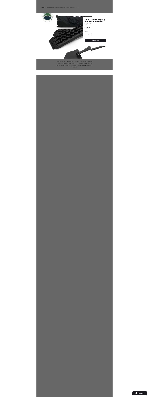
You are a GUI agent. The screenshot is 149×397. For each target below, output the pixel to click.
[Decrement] (86, 34)
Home (43, 7)
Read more (74, 67)
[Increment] (90, 34)
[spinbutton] (88, 34)
